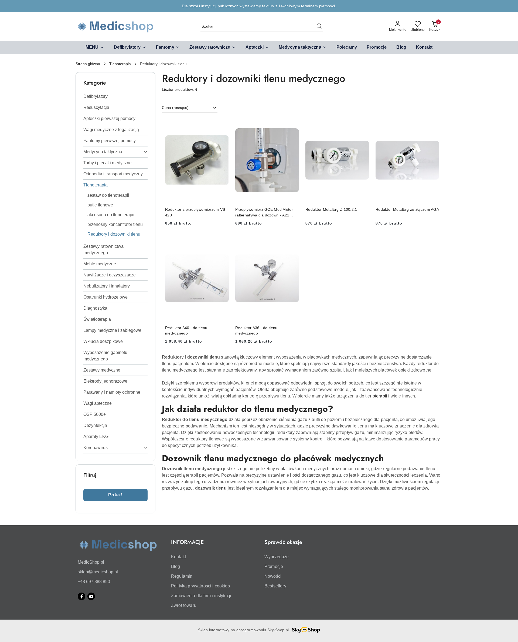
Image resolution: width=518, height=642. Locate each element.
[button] (94, 47)
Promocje (273, 566)
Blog (175, 566)
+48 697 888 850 (94, 581)
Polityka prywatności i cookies (200, 586)
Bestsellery (275, 586)
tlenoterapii (376, 396)
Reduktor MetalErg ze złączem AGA (407, 209)
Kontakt (178, 556)
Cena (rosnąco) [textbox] (175, 107)
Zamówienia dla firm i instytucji (201, 595)
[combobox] (189, 107)
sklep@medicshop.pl (98, 572)
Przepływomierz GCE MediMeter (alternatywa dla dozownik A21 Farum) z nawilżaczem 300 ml (264, 212)
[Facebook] (81, 596)
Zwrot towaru (183, 605)
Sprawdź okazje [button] (283, 542)
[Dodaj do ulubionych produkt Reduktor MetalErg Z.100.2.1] (363, 124)
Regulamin (181, 576)
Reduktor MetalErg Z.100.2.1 (331, 209)
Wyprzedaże (276, 556)
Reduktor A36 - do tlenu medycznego (256, 330)
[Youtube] (91, 596)
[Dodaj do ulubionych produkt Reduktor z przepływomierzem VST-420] (223, 124)
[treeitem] (115, 96)
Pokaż (115, 495)
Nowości (272, 576)
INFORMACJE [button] (187, 542)
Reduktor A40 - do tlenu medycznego (186, 330)
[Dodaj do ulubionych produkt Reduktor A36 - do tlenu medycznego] (293, 242)
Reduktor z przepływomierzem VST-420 (197, 212)
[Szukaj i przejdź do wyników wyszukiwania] (319, 26)
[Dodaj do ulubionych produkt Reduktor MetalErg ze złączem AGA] (433, 124)
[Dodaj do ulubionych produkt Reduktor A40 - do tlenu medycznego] (223, 242)
